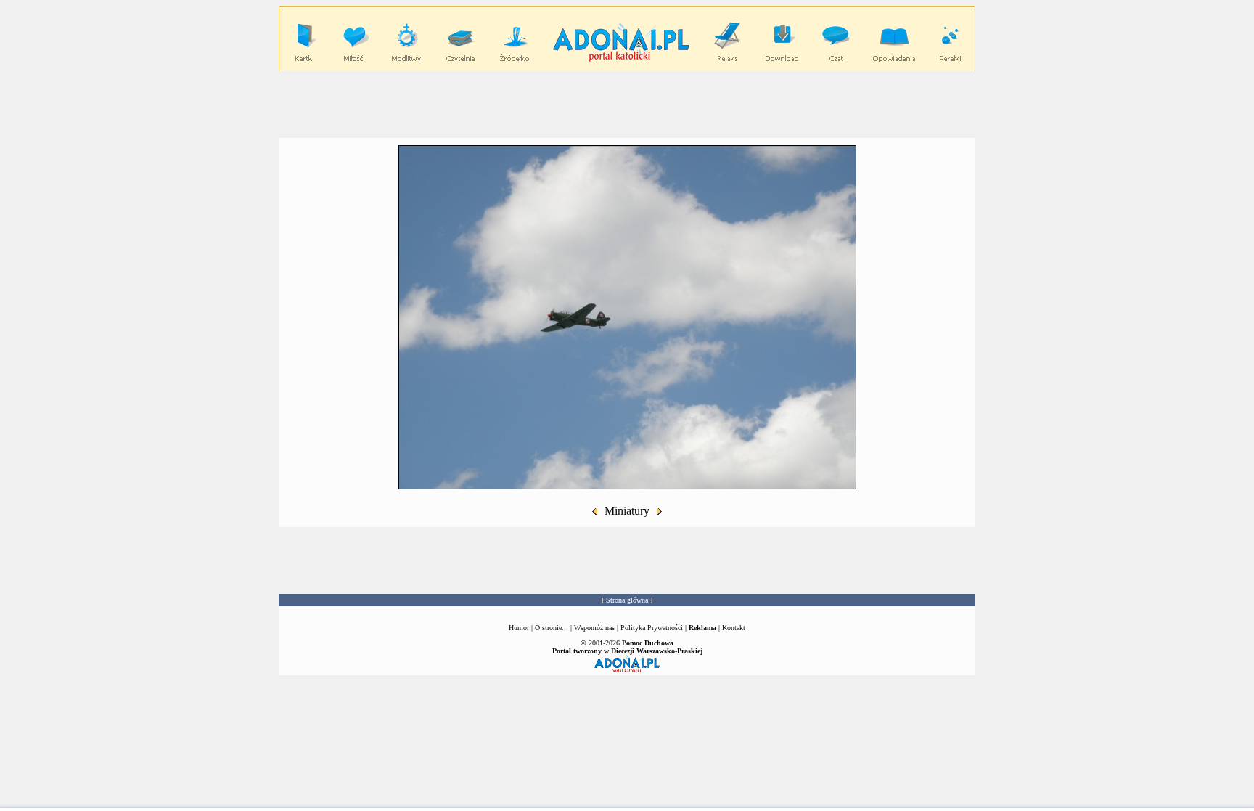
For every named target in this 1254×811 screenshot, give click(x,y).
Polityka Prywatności (651, 628)
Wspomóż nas (595, 628)
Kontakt (733, 628)
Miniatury (627, 511)
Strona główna (627, 600)
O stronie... (551, 628)
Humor (519, 628)
